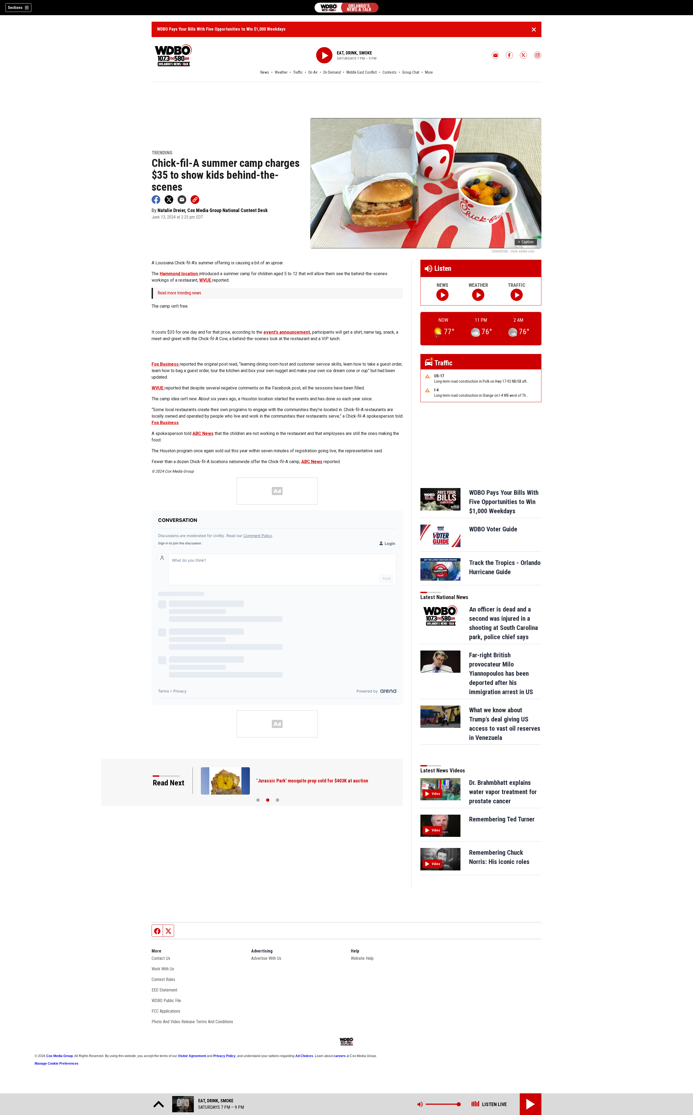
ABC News (203, 433)
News (264, 72)
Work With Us (163, 968)
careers (340, 1056)
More (429, 72)
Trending (162, 152)
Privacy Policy (224, 1056)
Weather (281, 72)
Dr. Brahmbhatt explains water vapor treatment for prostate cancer (503, 792)
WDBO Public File (166, 1000)
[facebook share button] (156, 199)
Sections (15, 7)
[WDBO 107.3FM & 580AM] (346, 7)
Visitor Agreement (192, 1056)
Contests (390, 72)
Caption (526, 242)
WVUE (205, 280)
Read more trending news (179, 292)
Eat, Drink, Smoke (354, 53)
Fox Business (166, 364)
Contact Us (161, 958)
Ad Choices (304, 1056)
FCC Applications (166, 1011)
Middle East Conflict (361, 72)
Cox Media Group (59, 1056)
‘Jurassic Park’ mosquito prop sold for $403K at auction (312, 781)
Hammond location (179, 273)
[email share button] (182, 199)
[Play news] (442, 295)
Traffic (298, 72)
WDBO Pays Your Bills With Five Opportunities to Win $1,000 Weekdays (221, 29)
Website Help (362, 958)
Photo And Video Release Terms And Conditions (192, 1021)
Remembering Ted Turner (502, 819)
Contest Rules (163, 979)
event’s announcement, (287, 332)
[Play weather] (478, 295)
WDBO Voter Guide (493, 529)
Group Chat (410, 72)
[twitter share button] (169, 199)
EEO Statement (164, 990)
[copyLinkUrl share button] (195, 199)
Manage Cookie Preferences (57, 1063)
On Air (313, 72)
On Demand (332, 72)
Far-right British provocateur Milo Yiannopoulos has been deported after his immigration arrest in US (501, 673)
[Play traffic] (517, 295)
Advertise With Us (266, 958)
